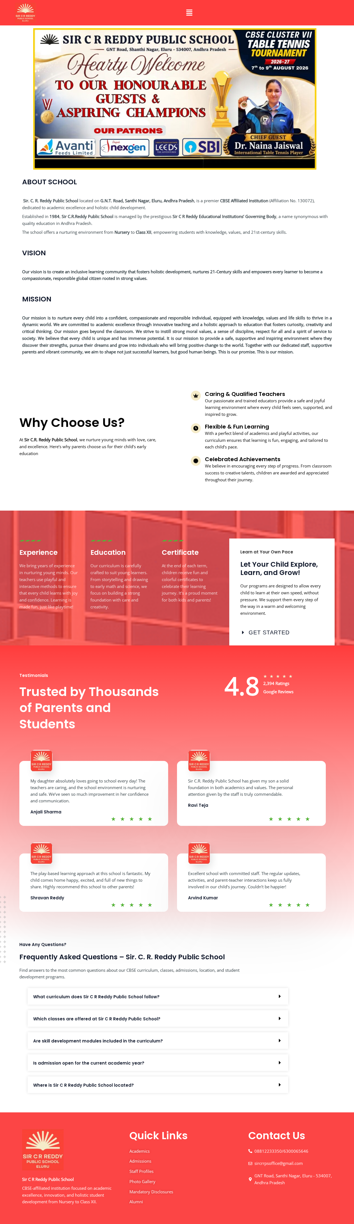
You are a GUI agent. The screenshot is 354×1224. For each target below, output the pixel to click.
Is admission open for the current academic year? (88, 1063)
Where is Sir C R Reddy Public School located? (83, 1085)
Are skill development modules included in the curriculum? (98, 1041)
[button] (189, 13)
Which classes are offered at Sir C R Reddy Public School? (96, 1019)
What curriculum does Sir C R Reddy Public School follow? (96, 997)
